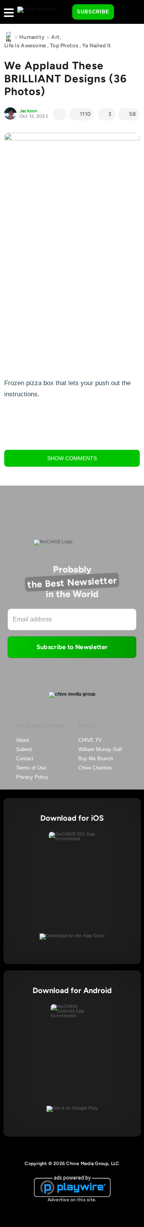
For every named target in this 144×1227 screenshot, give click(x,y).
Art (55, 37)
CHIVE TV (90, 740)
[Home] (8, 37)
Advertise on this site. (72, 1199)
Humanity (32, 37)
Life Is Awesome (25, 45)
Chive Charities (95, 768)
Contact (24, 758)
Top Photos (64, 45)
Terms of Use (31, 768)
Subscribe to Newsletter (72, 647)
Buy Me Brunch (95, 758)
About (22, 740)
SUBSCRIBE (93, 12)
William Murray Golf (100, 749)
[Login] (127, 12)
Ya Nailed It (96, 45)
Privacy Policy (32, 777)
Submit (24, 749)
